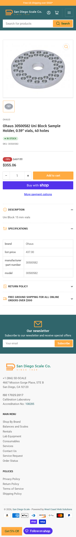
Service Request (13, 455)
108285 (29, 404)
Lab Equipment (12, 436)
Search (65, 23)
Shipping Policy (12, 493)
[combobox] (38, 24)
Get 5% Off (12, 531)
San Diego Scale (21, 509)
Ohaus (6, 119)
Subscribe (64, 343)
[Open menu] (69, 13)
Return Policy (11, 484)
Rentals (7, 431)
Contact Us (10, 451)
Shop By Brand (11, 421)
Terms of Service (13, 488)
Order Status (10, 460)
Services (8, 446)
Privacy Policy (11, 479)
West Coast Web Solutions (58, 509)
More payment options (38, 194)
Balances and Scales (15, 426)
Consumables (11, 441)
